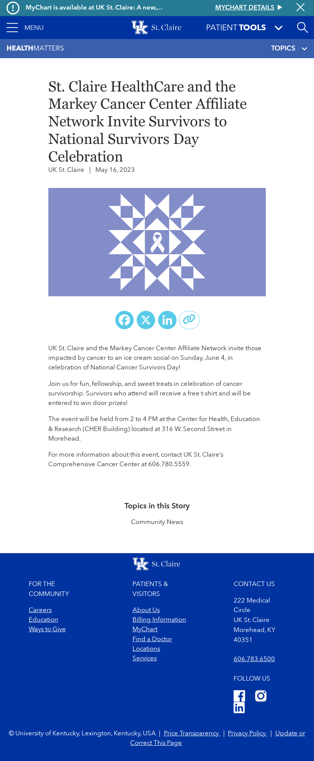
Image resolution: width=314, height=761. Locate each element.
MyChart (144, 629)
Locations (146, 649)
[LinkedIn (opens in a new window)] (239, 709)
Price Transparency (192, 733)
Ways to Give (47, 629)
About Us (146, 610)
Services (144, 658)
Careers (40, 610)
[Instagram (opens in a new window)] (261, 696)
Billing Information (159, 620)
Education (43, 620)
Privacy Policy (247, 733)
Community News (157, 522)
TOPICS (283, 48)
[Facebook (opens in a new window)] (239, 696)
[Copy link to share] (189, 320)
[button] (25, 27)
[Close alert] (300, 8)
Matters (35, 48)
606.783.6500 (254, 659)
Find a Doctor (152, 639)
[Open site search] (302, 27)
